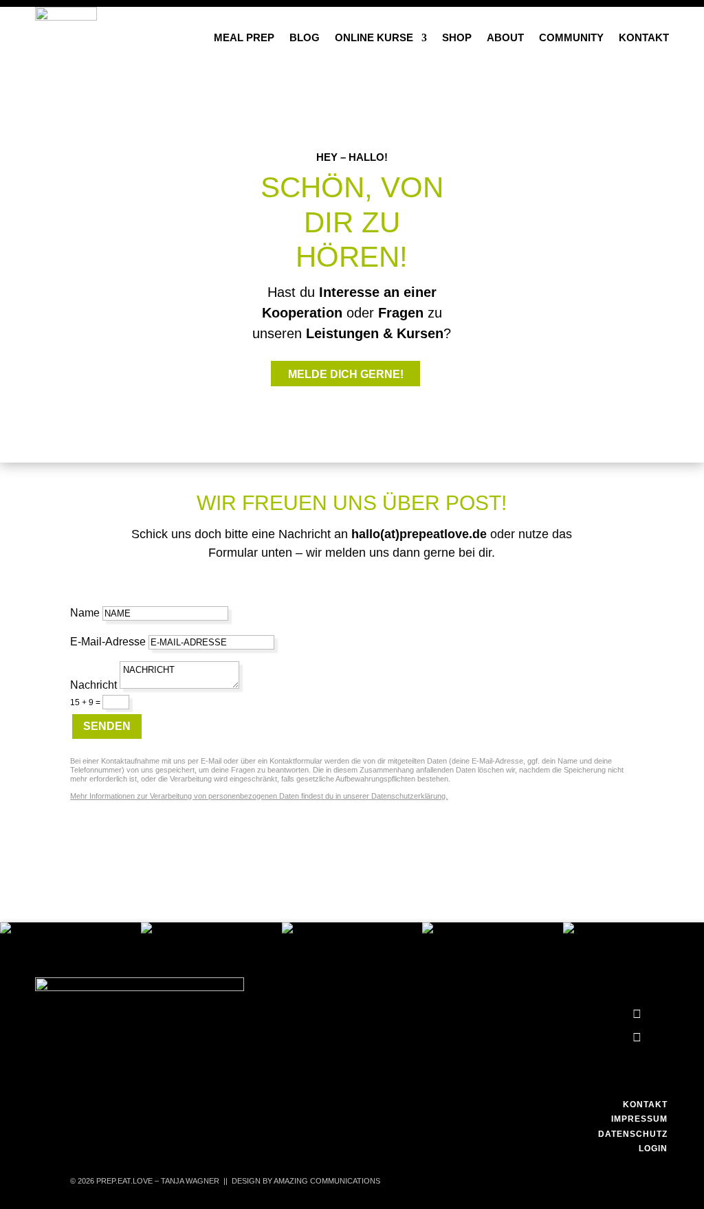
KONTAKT (644, 37)
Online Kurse (374, 37)
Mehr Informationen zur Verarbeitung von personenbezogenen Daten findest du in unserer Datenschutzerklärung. (259, 796)
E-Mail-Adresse (108, 641)
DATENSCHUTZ (633, 1134)
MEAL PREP (244, 37)
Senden (107, 726)
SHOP (457, 37)
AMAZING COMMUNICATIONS (327, 1181)
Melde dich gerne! (346, 374)
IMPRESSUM (639, 1119)
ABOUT (505, 37)
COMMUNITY (571, 37)
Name (85, 613)
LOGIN (653, 1148)
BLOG (304, 37)
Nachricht (93, 685)
